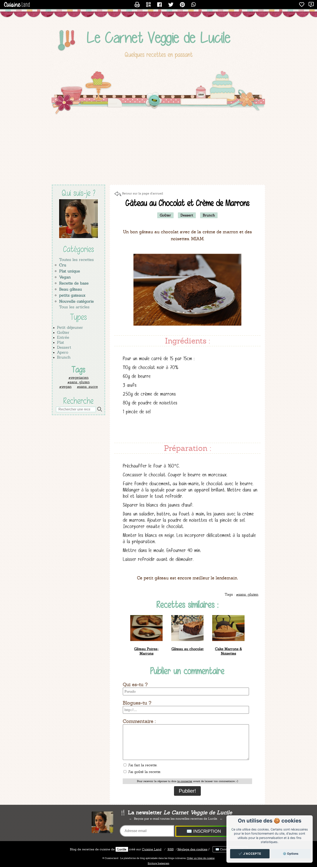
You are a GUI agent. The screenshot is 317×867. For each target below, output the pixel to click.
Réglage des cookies (192, 849)
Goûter (63, 332)
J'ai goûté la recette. (144, 772)
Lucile (121, 849)
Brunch (64, 357)
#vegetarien (79, 377)
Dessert (64, 347)
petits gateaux (72, 295)
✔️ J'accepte (250, 853)
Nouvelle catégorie (76, 301)
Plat (60, 342)
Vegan (65, 277)
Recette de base (74, 283)
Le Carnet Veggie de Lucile (159, 37)
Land (152, 849)
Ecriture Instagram (158, 863)
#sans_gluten (78, 382)
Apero (62, 352)
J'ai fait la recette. (142, 765)
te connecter (184, 781)
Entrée (63, 337)
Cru (62, 264)
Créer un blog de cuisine (201, 858)
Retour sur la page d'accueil (142, 193)
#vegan (65, 386)
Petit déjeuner (70, 327)
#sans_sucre (87, 386)
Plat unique (69, 271)
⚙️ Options (290, 853)
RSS (171, 849)
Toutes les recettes (76, 259)
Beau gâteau (70, 289)
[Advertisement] (158, 150)
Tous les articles (74, 306)
